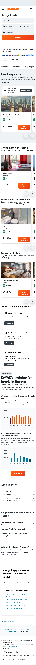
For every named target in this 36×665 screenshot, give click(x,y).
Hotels (16, 629)
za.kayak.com (8, 629)
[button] (3, 9)
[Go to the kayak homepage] (13, 9)
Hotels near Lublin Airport (13, 602)
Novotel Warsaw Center (11, 115)
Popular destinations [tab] (24, 583)
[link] (9, 323)
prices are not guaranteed (10, 646)
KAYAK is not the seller (10, 652)
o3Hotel (5, 227)
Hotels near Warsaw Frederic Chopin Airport (17, 596)
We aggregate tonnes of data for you (16, 656)
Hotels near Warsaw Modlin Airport (16, 600)
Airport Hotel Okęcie (10, 281)
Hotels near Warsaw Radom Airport (16, 608)
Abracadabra (7, 173)
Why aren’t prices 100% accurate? (15, 659)
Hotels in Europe (24, 629)
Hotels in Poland (12, 631)
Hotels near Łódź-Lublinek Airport (16, 605)
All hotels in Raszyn (7, 621)
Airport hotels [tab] (9, 583)
